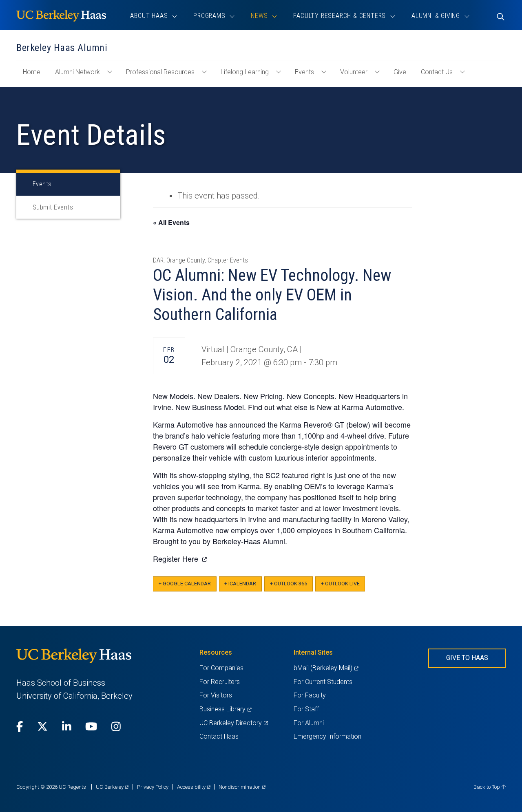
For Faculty (310, 695)
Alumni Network (77, 72)
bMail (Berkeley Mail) (326, 668)
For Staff (306, 709)
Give (400, 72)
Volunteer (353, 72)
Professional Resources (160, 72)
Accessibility (193, 787)
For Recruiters (219, 682)
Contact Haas (219, 736)
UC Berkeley (112, 787)
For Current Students (323, 682)
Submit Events (53, 207)
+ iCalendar (240, 583)
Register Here (180, 558)
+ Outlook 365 (288, 583)
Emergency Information (327, 736)
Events (304, 72)
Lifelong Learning (245, 72)
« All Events (171, 222)
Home (35, 76)
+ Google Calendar (185, 583)
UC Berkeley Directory (233, 723)
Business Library (225, 709)
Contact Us (437, 72)
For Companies (221, 668)
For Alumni (309, 723)
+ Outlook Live (340, 583)
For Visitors (215, 695)
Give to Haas (467, 658)
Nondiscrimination (242, 787)
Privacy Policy (152, 787)
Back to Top (487, 787)
